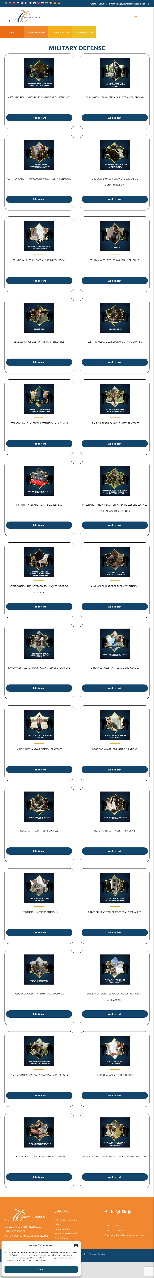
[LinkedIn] (129, 1212)
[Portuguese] (46, 3)
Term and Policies (97, 1253)
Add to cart (39, 117)
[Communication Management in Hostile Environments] (39, 155)
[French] (30, 3)
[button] (76, 1245)
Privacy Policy (61, 1237)
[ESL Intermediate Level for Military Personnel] (115, 318)
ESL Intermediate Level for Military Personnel (115, 341)
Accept (41, 1269)
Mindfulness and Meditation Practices (39, 749)
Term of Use (82, 1253)
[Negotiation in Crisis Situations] (39, 888)
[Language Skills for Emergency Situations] (115, 562)
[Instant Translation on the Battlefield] (39, 481)
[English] (22, 3)
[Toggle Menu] (148, 17)
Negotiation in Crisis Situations (39, 912)
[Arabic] (6, 3)
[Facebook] (106, 1212)
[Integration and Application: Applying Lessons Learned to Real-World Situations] (115, 481)
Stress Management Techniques (114, 1075)
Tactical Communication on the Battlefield (39, 1156)
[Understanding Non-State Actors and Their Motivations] (115, 1132)
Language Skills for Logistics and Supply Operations (39, 667)
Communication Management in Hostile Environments (39, 178)
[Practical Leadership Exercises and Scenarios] (115, 888)
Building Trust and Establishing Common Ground (115, 97)
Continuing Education (65, 1219)
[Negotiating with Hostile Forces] (39, 807)
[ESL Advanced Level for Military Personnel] (115, 236)
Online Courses (62, 1228)
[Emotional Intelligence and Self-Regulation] (39, 236)
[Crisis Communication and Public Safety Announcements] (115, 155)
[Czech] (18, 3)
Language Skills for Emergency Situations (115, 586)
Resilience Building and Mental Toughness (39, 993)
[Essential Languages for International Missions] (39, 399)
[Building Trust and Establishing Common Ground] (115, 73)
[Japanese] (34, 3)
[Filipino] (26, 3)
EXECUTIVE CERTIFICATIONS (84, 32)
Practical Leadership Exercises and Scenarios (115, 912)
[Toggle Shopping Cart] (135, 16)
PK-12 (12, 32)
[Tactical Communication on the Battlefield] (39, 1132)
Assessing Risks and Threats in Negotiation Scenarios (39, 97)
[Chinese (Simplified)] (10, 3)
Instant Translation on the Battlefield (39, 504)
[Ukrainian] (58, 3)
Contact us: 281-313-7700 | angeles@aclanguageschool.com (119, 3)
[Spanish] (54, 3)
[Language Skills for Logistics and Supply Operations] (39, 644)
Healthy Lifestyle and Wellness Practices (115, 423)
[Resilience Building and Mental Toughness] (39, 969)
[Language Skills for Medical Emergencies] (115, 644)
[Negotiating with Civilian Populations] (115, 725)
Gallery (58, 1224)
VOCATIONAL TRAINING (36, 32)
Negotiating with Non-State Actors (114, 830)
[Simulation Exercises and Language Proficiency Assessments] (115, 969)
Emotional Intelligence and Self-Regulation (39, 260)
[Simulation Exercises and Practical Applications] (39, 1051)
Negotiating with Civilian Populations (114, 749)
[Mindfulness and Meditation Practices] (39, 725)
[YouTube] (124, 1212)
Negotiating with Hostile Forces (39, 830)
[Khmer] (38, 3)
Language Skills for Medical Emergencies (115, 667)
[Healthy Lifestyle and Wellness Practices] (115, 399)
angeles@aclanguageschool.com (128, 1235)
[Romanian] (50, 3)
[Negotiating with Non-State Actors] (115, 807)
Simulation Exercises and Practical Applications (39, 1075)
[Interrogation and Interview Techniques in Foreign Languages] (39, 562)
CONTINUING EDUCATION (60, 32)
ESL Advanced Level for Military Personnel (115, 260)
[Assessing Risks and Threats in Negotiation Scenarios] (39, 73)
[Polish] (42, 3)
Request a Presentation (66, 1233)
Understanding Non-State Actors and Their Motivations (115, 1156)
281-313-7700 (117, 1230)
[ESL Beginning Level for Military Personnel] (39, 318)
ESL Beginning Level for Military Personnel (39, 341)
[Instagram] (118, 1212)
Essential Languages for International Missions (39, 423)
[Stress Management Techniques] (115, 1051)
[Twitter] (112, 1212)
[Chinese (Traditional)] (14, 3)
